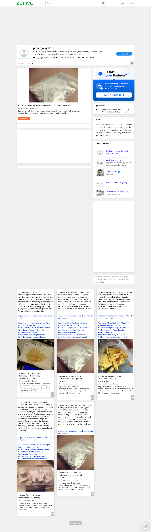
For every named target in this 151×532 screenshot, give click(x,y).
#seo (31, 330)
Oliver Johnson (111, 171)
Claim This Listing (112, 95)
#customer (22, 323)
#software (36, 323)
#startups (35, 327)
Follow (124, 54)
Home (21, 63)
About (31, 63)
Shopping (107, 276)
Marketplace (98, 276)
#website (41, 334)
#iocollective (45, 327)
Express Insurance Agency (116, 182)
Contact (120, 279)
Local (121, 276)
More (107, 135)
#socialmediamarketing (27, 334)
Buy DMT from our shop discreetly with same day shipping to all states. (29, 375)
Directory (115, 276)
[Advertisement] (75, 25)
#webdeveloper (24, 337)
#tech (43, 323)
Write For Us (112, 279)
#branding (33, 332)
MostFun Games (112, 160)
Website (102, 106)
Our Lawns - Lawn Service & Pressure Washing (117, 152)
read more (24, 119)
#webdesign (23, 330)
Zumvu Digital (99, 282)
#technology (36, 325)
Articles (97, 279)
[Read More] (52, 394)
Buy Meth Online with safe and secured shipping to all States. (44, 105)
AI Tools (104, 279)
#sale (29, 325)
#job (48, 323)
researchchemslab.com (29, 108)
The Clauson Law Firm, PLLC (117, 191)
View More (75, 523)
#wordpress (23, 332)
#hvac (29, 323)
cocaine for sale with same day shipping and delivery (30, 496)
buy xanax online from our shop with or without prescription (109, 378)
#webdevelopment (39, 337)
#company (22, 325)
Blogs (126, 276)
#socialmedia (38, 330)
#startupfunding (24, 327)
